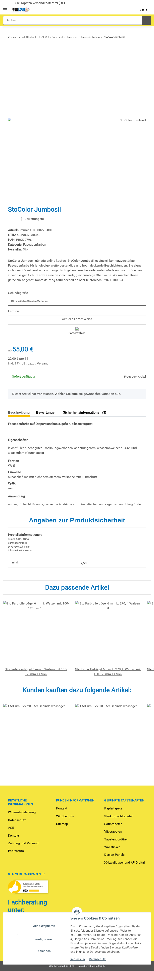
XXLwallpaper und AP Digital (124, 862)
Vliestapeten (113, 831)
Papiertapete (113, 808)
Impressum (16, 851)
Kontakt (13, 835)
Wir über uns (65, 816)
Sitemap (62, 824)
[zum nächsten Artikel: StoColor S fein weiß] (134, 37)
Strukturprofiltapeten (118, 816)
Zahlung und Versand (23, 843)
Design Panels (114, 855)
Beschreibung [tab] (19, 412)
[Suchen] (146, 20)
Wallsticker (112, 847)
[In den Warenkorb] (11, 49)
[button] (115, 10)
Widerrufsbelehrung (22, 812)
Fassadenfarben (34, 244)
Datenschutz (17, 820)
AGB (11, 828)
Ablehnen (44, 950)
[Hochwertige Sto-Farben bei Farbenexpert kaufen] (20, 9)
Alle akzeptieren (44, 926)
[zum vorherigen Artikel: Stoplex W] (142, 37)
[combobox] (77, 301)
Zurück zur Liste (17, 37)
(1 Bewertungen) (38, 219)
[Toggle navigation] (5, 7)
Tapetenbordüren (116, 839)
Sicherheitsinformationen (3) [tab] (91, 412)
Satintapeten (113, 824)
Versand (43, 363)
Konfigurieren (44, 939)
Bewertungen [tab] (49, 412)
